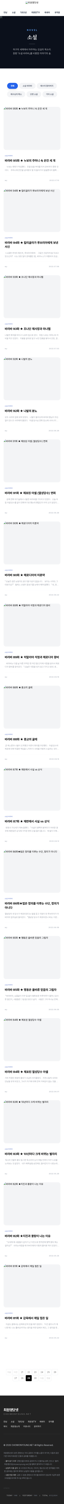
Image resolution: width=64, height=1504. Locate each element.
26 (55, 1372)
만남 (5, 12)
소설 (13, 12)
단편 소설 (34, 94)
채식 (5, 1426)
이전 (15, 1372)
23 (35, 1372)
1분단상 (23, 12)
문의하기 (37, 1426)
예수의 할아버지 (46, 86)
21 (22, 1372)
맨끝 (48, 1378)
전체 (12, 86)
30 (35, 1378)
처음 (9, 1372)
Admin (7, 1488)
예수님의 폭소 (16, 94)
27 (15, 1378)
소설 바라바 (27, 86)
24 (42, 1372)
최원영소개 (15, 1426)
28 (22, 1378)
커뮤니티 (26, 1426)
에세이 (47, 12)
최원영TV (35, 12)
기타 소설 (50, 94)
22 (29, 1372)
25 (48, 1372)
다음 (42, 1378)
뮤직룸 (57, 12)
